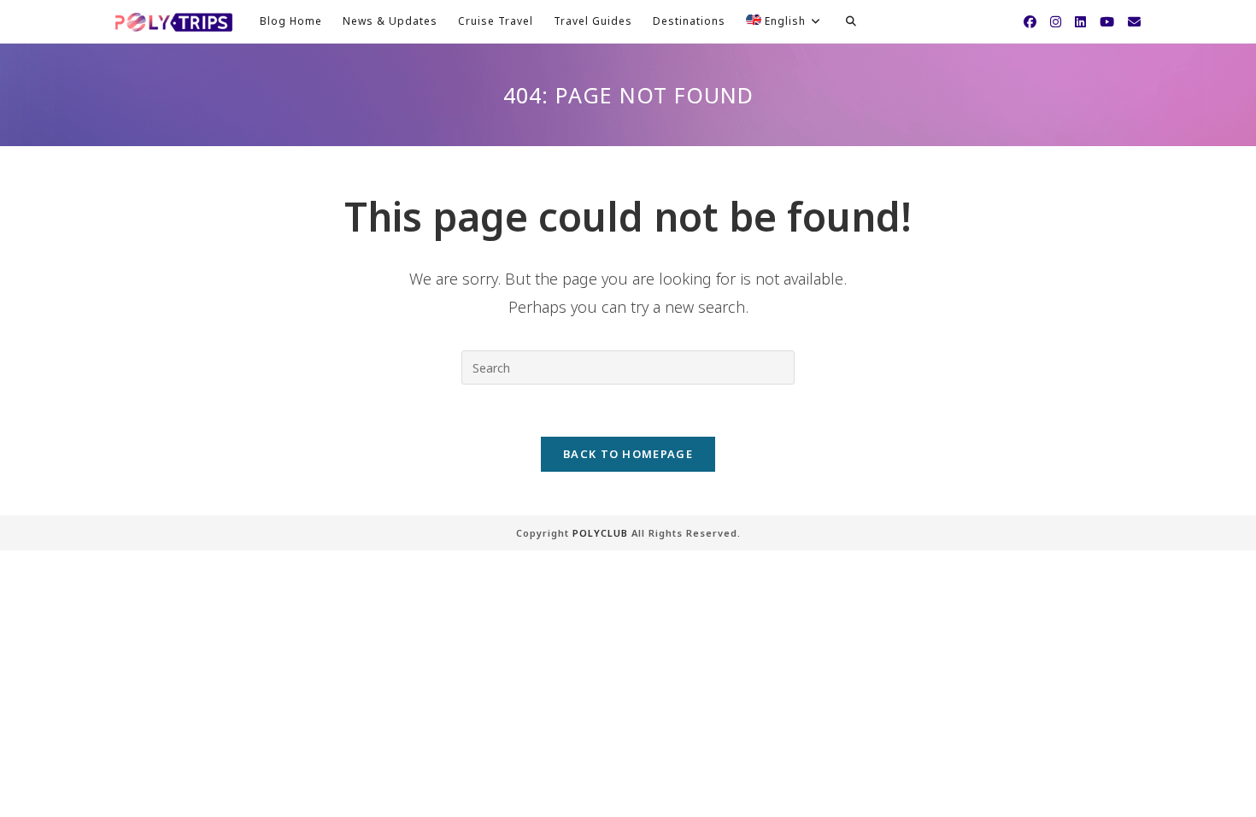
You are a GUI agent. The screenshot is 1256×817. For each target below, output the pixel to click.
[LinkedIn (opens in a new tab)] (1080, 21)
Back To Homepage (628, 453)
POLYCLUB (600, 532)
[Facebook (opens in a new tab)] (1030, 21)
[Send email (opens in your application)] (1134, 21)
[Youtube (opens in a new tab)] (1107, 21)
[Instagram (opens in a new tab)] (1055, 21)
